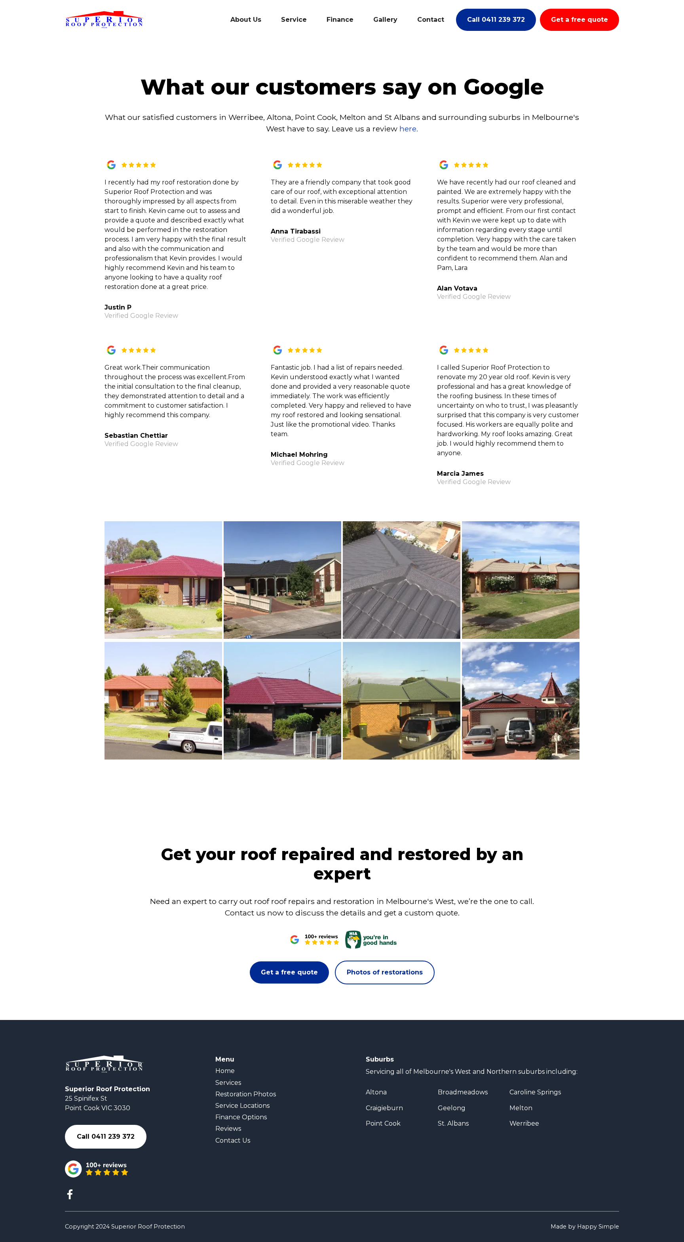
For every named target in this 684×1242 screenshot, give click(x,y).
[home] (104, 19)
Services (228, 1082)
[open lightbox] (163, 580)
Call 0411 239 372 (496, 19)
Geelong (452, 1108)
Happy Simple (598, 1226)
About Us (245, 19)
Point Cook (383, 1123)
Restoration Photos (245, 1094)
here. (408, 128)
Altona (376, 1092)
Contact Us (232, 1140)
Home (225, 1071)
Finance (340, 19)
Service (294, 19)
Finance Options (241, 1117)
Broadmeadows (463, 1092)
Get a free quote (579, 19)
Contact (430, 19)
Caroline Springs (535, 1092)
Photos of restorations (385, 972)
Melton (520, 1108)
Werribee (524, 1123)
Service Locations (242, 1105)
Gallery (385, 19)
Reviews (228, 1128)
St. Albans (453, 1123)
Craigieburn (384, 1108)
